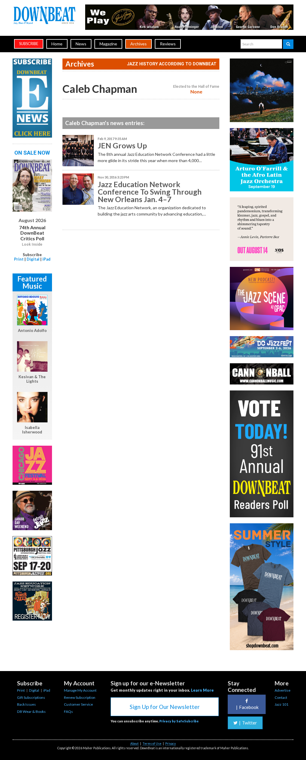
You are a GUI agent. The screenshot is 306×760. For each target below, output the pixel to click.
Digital (33, 259)
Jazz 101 (281, 704)
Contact (281, 697)
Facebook (247, 707)
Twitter (248, 722)
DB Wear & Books (31, 711)
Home (56, 43)
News (81, 43)
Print (19, 259)
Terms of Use (152, 743)
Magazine (108, 43)
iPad (46, 259)
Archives (138, 43)
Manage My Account (80, 690)
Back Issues (26, 704)
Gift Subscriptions (31, 697)
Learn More (202, 690)
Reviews (168, 43)
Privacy (170, 743)
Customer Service (78, 704)
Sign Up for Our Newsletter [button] (165, 706)
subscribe (28, 43)
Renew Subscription (79, 697)
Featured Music (32, 282)
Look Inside (32, 244)
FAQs (68, 711)
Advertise (282, 690)
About (134, 743)
